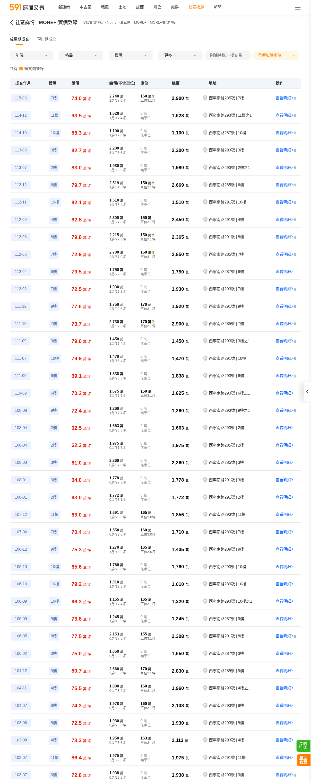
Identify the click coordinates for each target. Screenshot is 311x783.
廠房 (175, 7)
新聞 (218, 7)
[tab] (19, 39)
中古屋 (85, 7)
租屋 (105, 7)
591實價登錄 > (94, 22)
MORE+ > (141, 22)
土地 (122, 7)
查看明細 (283, 98)
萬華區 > (126, 22)
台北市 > (113, 22)
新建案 (64, 7)
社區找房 (196, 7)
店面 (140, 7)
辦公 (157, 7)
